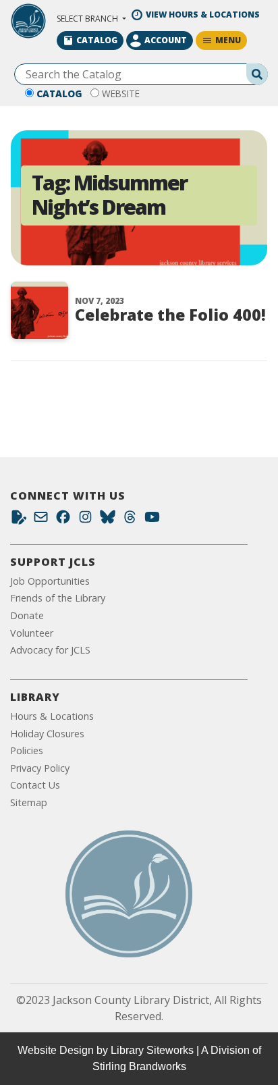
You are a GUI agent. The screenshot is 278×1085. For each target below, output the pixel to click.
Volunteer (31, 633)
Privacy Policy (40, 768)
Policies (26, 750)
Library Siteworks (152, 1050)
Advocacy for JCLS (50, 649)
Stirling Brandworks (139, 1066)
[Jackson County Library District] (28, 21)
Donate (27, 615)
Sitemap (28, 802)
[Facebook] (63, 520)
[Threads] (129, 520)
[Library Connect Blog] (18, 520)
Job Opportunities (50, 581)
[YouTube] (152, 520)
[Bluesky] (107, 520)
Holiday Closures (47, 733)
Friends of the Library (57, 597)
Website (121, 93)
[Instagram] (85, 520)
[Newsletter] (40, 520)
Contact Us (35, 784)
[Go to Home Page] (128, 893)
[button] (91, 18)
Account (165, 40)
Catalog (59, 93)
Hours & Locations (52, 716)
